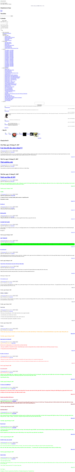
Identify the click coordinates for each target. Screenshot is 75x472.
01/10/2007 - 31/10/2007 (9, 61)
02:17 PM (13, 343)
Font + (1, 10)
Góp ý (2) (73, 449)
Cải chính (6, 92)
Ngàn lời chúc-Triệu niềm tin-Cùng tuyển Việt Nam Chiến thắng (16, 93)
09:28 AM (12, 267)
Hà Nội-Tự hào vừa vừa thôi (6, 439)
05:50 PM (12, 216)
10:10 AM (12, 152)
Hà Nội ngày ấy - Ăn (8, 80)
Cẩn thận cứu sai (8, 73)
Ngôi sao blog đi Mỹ (7, 177)
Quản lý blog (3, 454)
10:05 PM (14, 427)
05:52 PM (11, 372)
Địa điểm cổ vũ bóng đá (4, 353)
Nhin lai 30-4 (7, 44)
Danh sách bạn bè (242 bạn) (10, 37)
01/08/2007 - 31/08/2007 (9, 59)
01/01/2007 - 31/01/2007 (9, 51)
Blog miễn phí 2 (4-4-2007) (9, 96)
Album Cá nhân (7, 36)
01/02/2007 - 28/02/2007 (9, 52)
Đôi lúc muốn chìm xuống (9, 45)
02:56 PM (13, 443)
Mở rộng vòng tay (8, 85)
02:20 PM (13, 458)
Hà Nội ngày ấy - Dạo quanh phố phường (12, 77)
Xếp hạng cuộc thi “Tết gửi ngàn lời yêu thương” (13, 97)
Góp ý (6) (73, 171)
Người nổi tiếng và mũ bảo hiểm (10, 84)
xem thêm (39, 138)
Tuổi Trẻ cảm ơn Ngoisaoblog (10, 90)
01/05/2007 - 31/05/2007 (9, 55)
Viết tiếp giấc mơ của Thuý (9, 86)
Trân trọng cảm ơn (8, 42)
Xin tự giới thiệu (8, 100)
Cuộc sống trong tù (8, 46)
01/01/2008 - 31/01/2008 (9, 57)
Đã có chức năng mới (8, 87)
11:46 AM (10, 282)
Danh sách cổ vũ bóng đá (5, 339)
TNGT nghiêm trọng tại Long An (10, 83)
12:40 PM (12, 253)
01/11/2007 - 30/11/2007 (9, 62)
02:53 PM (12, 241)
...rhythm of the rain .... (9, 91)
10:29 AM (14, 401)
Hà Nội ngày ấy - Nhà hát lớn (10, 81)
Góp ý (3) (73, 201)
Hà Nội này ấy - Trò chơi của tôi (10, 78)
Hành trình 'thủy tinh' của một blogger (11, 75)
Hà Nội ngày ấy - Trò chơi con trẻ (11, 79)
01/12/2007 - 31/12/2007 (9, 63)
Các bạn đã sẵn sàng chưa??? (11, 148)
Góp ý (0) (73, 156)
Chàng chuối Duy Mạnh (9, 98)
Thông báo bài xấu (8, 40)
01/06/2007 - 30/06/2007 (9, 56)
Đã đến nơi (2, 204)
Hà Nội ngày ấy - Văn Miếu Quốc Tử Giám (12, 76)
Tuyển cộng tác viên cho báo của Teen (11, 48)
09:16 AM (11, 311)
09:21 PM (13, 388)
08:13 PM (13, 195)
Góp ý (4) (73, 379)
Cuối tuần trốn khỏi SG (9, 89)
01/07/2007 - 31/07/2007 (9, 58)
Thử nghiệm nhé (6, 162)
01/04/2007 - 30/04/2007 (9, 54)
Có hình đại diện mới (8, 95)
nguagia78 (9, 33)
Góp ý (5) (73, 434)
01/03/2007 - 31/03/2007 (9, 53)
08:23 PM (12, 181)
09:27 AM (11, 357)
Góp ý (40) (73, 273)
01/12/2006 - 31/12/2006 (9, 50)
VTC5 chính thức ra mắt (4, 278)
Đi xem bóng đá (3, 249)
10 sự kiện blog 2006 (8, 99)
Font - (1, 11)
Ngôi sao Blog (4, 194)
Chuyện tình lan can (8, 47)
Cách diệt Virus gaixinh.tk (9, 82)
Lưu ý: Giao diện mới (8, 88)
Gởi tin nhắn (7, 39)
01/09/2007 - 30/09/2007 (9, 60)
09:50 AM (12, 225)
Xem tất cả (6, 127)
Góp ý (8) (73, 333)
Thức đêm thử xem (8, 43)
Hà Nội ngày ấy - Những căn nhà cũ (11, 74)
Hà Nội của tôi (7, 94)
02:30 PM (14, 413)
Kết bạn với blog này (8, 38)
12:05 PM (12, 166)
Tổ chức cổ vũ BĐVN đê (5, 384)
